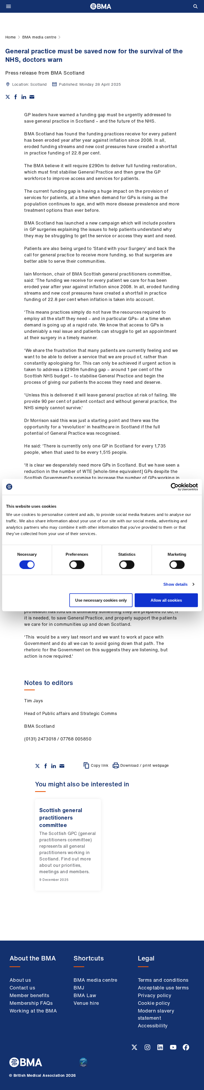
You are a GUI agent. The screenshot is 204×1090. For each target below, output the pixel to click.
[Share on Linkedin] (24, 96)
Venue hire (86, 1002)
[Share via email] (31, 96)
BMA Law (85, 995)
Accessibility (153, 1025)
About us (20, 979)
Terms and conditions (163, 979)
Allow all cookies (166, 600)
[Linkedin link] (160, 1049)
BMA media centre (95, 979)
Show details (175, 584)
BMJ (79, 987)
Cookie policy (154, 1002)
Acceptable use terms (163, 987)
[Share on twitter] (7, 96)
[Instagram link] (148, 1049)
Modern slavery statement (156, 1014)
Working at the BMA (33, 1010)
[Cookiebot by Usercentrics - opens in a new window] (174, 487)
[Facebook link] (186, 1049)
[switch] (76, 564)
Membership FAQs (31, 1002)
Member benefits (29, 995)
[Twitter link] (135, 1049)
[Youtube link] (173, 1049)
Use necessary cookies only (101, 600)
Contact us (22, 987)
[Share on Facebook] (15, 96)
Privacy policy (155, 995)
